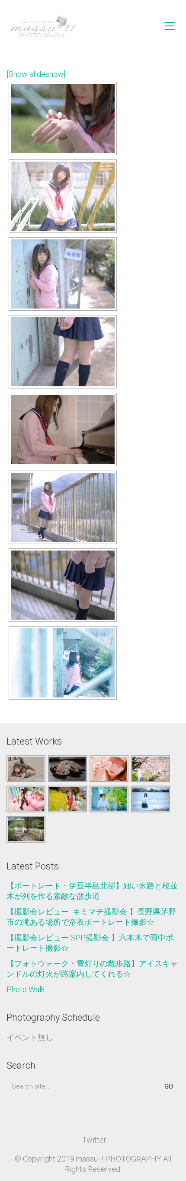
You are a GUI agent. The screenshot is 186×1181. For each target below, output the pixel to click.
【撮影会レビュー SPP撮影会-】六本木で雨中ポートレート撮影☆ (89, 942)
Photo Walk (25, 989)
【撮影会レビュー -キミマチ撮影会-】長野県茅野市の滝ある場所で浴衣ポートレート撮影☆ (91, 916)
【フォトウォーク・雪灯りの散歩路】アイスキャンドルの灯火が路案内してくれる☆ (92, 968)
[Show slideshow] (35, 74)
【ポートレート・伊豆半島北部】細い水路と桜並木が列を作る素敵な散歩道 (92, 891)
